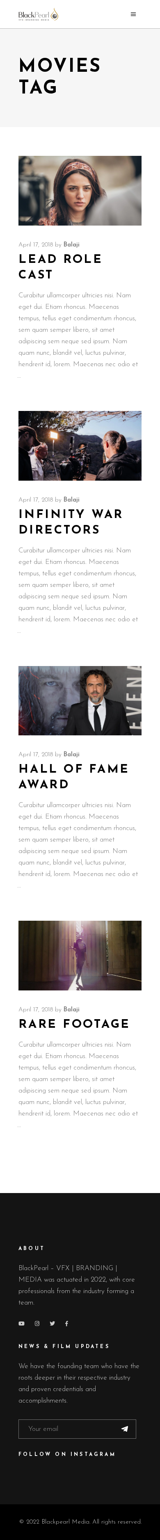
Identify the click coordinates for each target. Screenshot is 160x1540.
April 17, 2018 (35, 245)
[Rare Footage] (80, 955)
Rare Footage (74, 1025)
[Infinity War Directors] (80, 446)
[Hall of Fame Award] (80, 701)
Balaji (72, 245)
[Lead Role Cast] (80, 191)
